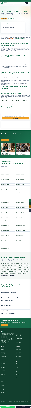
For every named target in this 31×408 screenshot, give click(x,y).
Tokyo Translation (3, 370)
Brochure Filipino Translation (5, 212)
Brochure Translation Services (14, 4)
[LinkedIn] (3, 337)
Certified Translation (18, 334)
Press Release (3, 267)
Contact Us (2, 392)
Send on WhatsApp (12, 140)
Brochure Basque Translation (20, 202)
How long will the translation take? (6, 305)
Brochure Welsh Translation (20, 245)
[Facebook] (1, 337)
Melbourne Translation (3, 364)
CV (26, 265)
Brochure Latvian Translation (5, 225)
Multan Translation (18, 357)
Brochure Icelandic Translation (20, 220)
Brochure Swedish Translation (5, 240)
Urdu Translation (3, 352)
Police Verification (20, 265)
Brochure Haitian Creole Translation (6, 217)
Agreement (19, 269)
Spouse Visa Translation (19, 339)
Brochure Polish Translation (20, 194)
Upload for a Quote (15, 118)
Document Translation (19, 335)
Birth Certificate (7, 263)
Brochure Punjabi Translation (5, 189)
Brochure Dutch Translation (5, 174)
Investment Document (18, 273)
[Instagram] (4, 337)
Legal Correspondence (4, 271)
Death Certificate (13, 263)
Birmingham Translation (4, 375)
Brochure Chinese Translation (20, 171)
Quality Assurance (3, 388)
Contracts (15, 269)
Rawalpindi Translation (19, 356)
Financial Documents (26, 271)
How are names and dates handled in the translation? (9, 297)
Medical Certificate (7, 265)
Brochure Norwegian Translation (20, 230)
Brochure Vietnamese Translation (6, 245)
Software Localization (10, 269)
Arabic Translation (3, 353)
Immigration (16, 271)
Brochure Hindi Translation (20, 179)
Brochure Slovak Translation (20, 235)
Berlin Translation (3, 374)
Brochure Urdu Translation (5, 194)
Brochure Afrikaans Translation (20, 197)
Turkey (17, 375)
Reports (2, 273)
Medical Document (26, 267)
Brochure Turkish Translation (5, 243)
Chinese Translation (3, 357)
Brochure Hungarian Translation (5, 220)
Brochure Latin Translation (20, 184)
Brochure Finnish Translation (20, 212)
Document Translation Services (6, 4)
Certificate (17, 263)
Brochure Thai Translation (20, 240)
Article (13, 267)
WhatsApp (8, 406)
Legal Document (20, 267)
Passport (24, 263)
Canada (17, 367)
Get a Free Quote (4, 18)
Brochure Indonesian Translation (5, 222)
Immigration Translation (19, 338)
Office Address (2, 385)
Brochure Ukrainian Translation (20, 243)
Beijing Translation (3, 367)
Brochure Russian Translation (20, 189)
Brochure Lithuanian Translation (20, 225)
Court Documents (24, 269)
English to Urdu (3, 349)
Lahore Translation (18, 352)
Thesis (7, 267)
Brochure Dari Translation (4, 197)
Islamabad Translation (19, 349)
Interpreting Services (18, 342)
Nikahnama (2, 263)
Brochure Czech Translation (5, 171)
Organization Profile (3, 382)
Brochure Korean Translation (5, 184)
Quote (26, 2)
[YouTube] (6, 337)
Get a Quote (2, 393)
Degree (21, 263)
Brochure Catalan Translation (5, 207)
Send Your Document (11, 18)
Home (1, 4)
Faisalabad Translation (19, 353)
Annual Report (24, 273)
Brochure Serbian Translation (5, 235)
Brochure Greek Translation (5, 179)
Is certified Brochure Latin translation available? (8, 292)
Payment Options (3, 389)
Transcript (2, 265)
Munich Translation (3, 371)
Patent (28, 269)
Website (10, 267)
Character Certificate (13, 265)
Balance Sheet (6, 273)
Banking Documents (12, 273)
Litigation (21, 271)
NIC (27, 263)
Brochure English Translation (20, 174)
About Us (2, 381)
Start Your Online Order (5, 140)
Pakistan (17, 364)
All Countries (17, 363)
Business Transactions (11, 271)
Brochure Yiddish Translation (5, 248)
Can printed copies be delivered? (6, 310)
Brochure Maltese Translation (5, 230)
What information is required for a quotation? (8, 313)
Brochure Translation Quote (20, 38)
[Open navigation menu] (29, 3)
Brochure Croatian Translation (20, 207)
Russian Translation (3, 356)
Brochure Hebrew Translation (20, 217)
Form (28, 265)
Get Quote (23, 406)
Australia (17, 370)
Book (16, 267)
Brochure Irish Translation (20, 222)
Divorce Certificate (3, 269)
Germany (17, 371)
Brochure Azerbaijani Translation (5, 202)
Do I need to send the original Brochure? (7, 300)
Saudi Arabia (17, 374)
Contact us (11, 38)
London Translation (3, 363)
